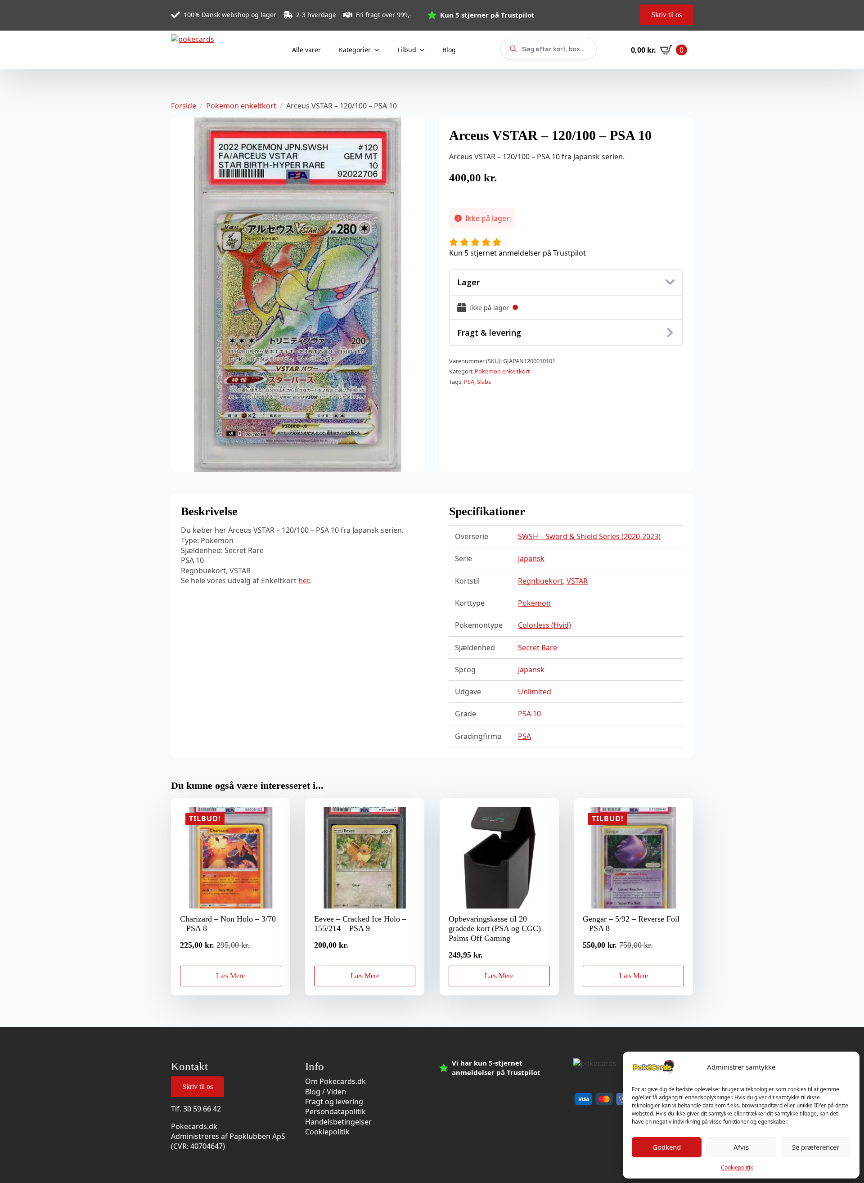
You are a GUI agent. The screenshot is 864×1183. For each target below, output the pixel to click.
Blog (449, 49)
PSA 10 (529, 714)
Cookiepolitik (737, 1167)
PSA (469, 382)
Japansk (531, 558)
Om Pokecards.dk (335, 1081)
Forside (183, 106)
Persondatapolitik (335, 1111)
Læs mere (230, 976)
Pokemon (534, 603)
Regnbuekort (540, 581)
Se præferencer (815, 1147)
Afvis (741, 1147)
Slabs (484, 382)
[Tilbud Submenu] (424, 50)
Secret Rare (537, 647)
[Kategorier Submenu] (379, 50)
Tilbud (406, 49)
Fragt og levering (334, 1102)
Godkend (666, 1147)
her (303, 580)
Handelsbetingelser (338, 1122)
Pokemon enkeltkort (241, 106)
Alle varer (306, 49)
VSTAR (577, 581)
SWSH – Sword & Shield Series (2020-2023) (589, 536)
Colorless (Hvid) (544, 625)
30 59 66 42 (202, 1109)
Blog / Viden (325, 1092)
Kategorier (355, 49)
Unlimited (534, 692)
